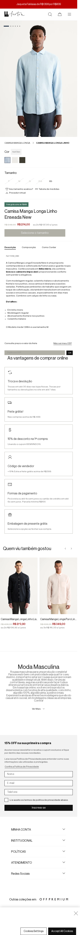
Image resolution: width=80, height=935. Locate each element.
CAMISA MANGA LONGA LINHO (52, 143)
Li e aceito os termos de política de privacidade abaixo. (39, 800)
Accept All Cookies (62, 931)
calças (35, 296)
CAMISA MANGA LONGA (17, 143)
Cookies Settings (34, 931)
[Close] (76, 913)
